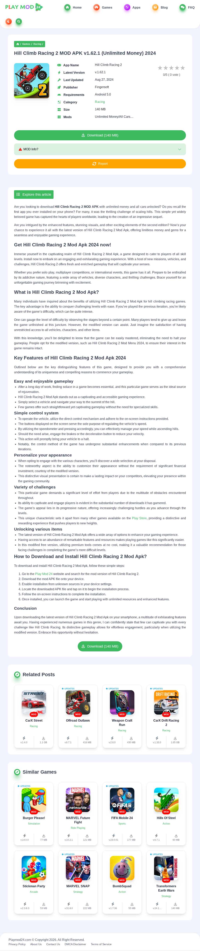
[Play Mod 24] (24, 7)
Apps (136, 7)
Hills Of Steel (166, 818)
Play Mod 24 (44, 574)
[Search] (19, 21)
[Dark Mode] (8, 21)
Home (77, 7)
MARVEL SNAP (78, 886)
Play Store (139, 518)
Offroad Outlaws (78, 720)
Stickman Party (34, 886)
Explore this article (36, 194)
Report (103, 163)
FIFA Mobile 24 (122, 818)
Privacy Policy (17, 944)
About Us (36, 944)
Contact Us (53, 944)
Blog (164, 7)
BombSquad (122, 886)
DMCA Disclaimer (75, 944)
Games (106, 7)
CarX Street (33, 720)
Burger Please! (34, 818)
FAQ (191, 7)
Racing (37, 44)
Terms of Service (101, 944)
